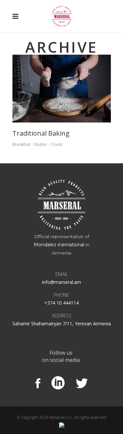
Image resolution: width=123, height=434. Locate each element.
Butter (41, 144)
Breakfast (21, 144)
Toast (57, 144)
